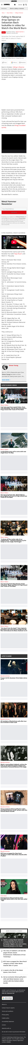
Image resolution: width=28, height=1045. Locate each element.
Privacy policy (5, 1014)
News (3, 32)
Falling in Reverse (18, 67)
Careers (4, 1025)
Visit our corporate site (8, 993)
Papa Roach (18, 254)
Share (5, 62)
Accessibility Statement (8, 1021)
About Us (4, 1004)
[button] (2, 4)
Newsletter (23, 62)
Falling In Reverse (19, 12)
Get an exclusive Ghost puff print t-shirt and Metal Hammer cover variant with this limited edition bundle (15, 980)
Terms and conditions (7, 1011)
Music (3, 12)
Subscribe (20, 4)
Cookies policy (5, 1018)
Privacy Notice (22, 218)
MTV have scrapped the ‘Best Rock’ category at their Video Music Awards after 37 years (15, 963)
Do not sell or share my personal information (13, 1031)
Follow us (15, 62)
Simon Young (11, 31)
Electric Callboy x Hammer (17, 8)
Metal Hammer (20, 31)
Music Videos (10, 12)
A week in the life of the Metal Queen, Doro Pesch (13, 971)
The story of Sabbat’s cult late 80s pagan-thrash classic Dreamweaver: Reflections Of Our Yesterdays (14, 954)
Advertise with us (6, 1028)
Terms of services (20, 216)
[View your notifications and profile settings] (14, 4)
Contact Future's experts (8, 1008)
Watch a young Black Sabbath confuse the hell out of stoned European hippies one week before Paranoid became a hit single (14, 943)
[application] (14, 141)
